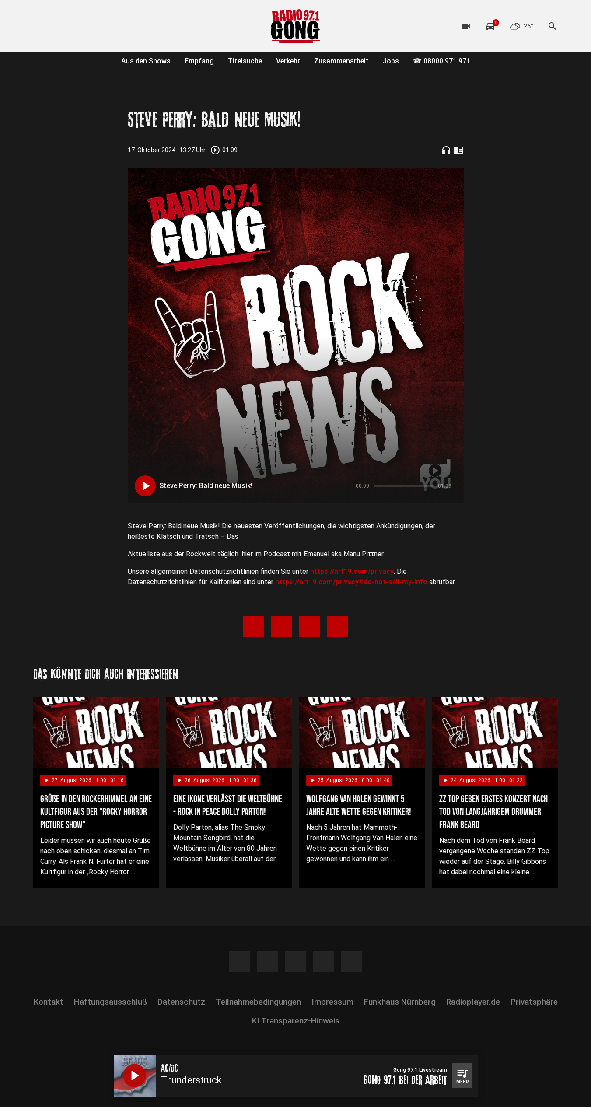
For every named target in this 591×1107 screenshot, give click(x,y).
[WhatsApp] (94, 26)
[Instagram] (59, 26)
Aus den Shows (146, 61)
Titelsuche (245, 61)
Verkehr (288, 61)
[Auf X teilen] (281, 626)
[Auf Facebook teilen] (253, 626)
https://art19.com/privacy (352, 571)
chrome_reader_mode (458, 150)
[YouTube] (77, 26)
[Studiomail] (112, 26)
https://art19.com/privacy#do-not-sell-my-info (351, 582)
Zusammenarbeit (341, 61)
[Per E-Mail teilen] (337, 626)
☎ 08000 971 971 (441, 61)
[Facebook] (42, 26)
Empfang (199, 61)
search (552, 26)
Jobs (391, 61)
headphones (446, 150)
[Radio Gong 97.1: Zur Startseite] (295, 26)
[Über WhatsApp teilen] (309, 626)
